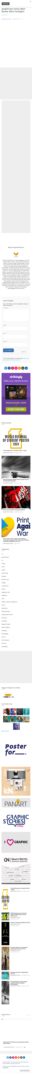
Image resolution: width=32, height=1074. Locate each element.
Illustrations (5, 608)
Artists (3, 566)
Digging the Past (6, 592)
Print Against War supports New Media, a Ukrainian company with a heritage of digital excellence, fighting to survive (16, 540)
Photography (5, 633)
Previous (27, 1015)
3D (2, 554)
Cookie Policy (5, 1067)
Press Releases (5, 640)
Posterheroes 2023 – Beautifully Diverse (19, 973)
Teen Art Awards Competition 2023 (20, 922)
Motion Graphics (6, 627)
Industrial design (6, 611)
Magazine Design (6, 624)
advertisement (5, 557)
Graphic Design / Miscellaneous (9, 602)
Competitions (5, 586)
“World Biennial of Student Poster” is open (15, 450)
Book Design (5, 573)
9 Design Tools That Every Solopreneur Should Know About (16, 1042)
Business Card (5, 579)
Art (2, 560)
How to (3, 605)
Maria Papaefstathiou (7, 19)
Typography (5, 646)
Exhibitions (4, 595)
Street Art (4, 643)
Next (29, 1015)
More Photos (5, 731)
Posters (4, 637)
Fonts (3, 598)
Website (5, 341)
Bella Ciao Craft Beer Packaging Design (14, 509)
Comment (6, 308)
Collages (4, 582)
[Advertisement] (16, 83)
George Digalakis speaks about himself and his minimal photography (16, 480)
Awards (3, 570)
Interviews (4, 617)
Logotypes (4, 621)
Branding (4, 576)
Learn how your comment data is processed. (16, 359)
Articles (3, 563)
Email (5, 333)
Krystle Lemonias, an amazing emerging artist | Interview (18, 948)
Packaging (4, 630)
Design (3, 589)
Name (5, 325)
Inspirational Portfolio (7, 614)
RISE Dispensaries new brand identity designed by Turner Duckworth (18, 914)
